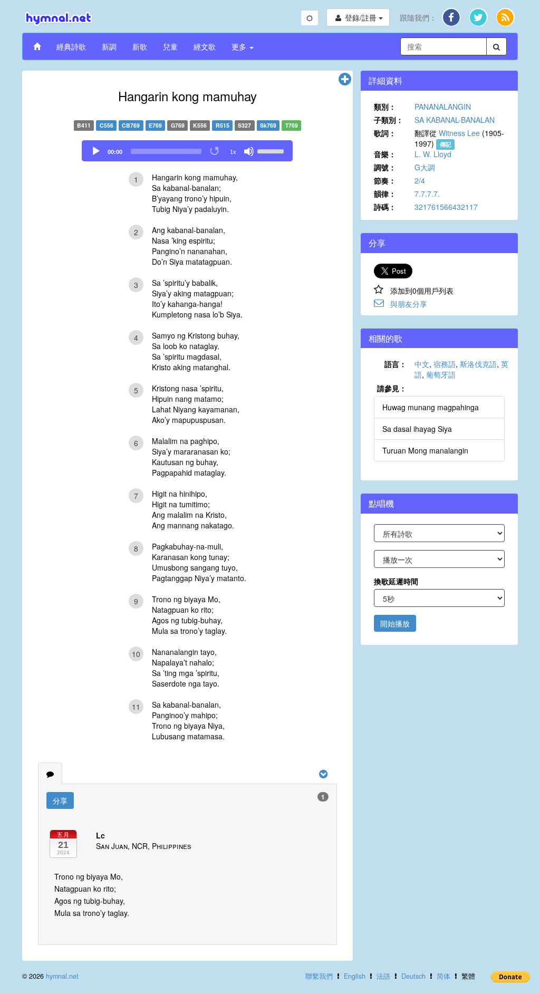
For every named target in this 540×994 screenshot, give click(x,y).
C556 (106, 125)
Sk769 (268, 125)
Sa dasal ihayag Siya (417, 428)
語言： (395, 364)
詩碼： (385, 206)
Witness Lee (459, 133)
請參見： (392, 388)
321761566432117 (446, 206)
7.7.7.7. (427, 193)
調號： (385, 167)
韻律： (385, 193)
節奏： (385, 180)
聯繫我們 (319, 976)
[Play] (96, 151)
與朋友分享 (408, 303)
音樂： (385, 154)
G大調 (424, 167)
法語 (383, 976)
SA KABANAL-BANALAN (454, 119)
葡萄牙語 (441, 374)
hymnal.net (62, 976)
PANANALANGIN (442, 106)
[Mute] (249, 151)
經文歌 (205, 46)
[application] (187, 150)
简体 (443, 976)
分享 (60, 800)
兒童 (170, 46)
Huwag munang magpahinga (430, 407)
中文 (421, 364)
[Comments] (50, 774)
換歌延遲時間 (396, 581)
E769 (155, 125)
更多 (240, 46)
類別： (385, 106)
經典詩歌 (71, 46)
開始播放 (395, 623)
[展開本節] (345, 79)
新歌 (139, 46)
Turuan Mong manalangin (425, 450)
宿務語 (444, 364)
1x (233, 152)
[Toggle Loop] (215, 151)
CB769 (131, 125)
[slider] (272, 150)
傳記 (445, 144)
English (354, 976)
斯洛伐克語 (478, 364)
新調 (109, 46)
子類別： (388, 119)
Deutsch (413, 976)
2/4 (419, 180)
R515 (222, 125)
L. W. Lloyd (432, 154)
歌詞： (385, 133)
